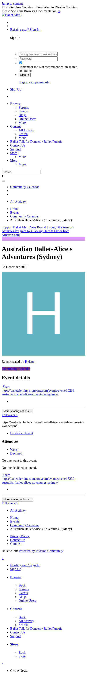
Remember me (28, 67)
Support (15, 149)
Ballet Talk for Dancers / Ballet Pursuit (36, 141)
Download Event (21, 433)
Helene (29, 361)
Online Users (27, 119)
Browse (15, 103)
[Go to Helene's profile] (43, 354)
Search (23, 134)
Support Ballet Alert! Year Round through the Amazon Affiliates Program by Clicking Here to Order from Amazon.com (38, 231)
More (22, 122)
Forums (24, 107)
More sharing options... (17, 411)
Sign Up (15, 89)
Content (15, 126)
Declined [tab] (16, 453)
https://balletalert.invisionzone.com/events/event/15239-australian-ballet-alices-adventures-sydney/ (38, 392)
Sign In (24, 74)
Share (6, 386)
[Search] (3, 180)
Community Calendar (16, 369)
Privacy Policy (20, 536)
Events (23, 111)
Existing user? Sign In (25, 29)
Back (22, 585)
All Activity (26, 130)
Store (13, 153)
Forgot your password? (34, 82)
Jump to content (12, 3)
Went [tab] (13, 449)
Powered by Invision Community (41, 551)
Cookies (15, 543)
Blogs (22, 115)
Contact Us (17, 145)
